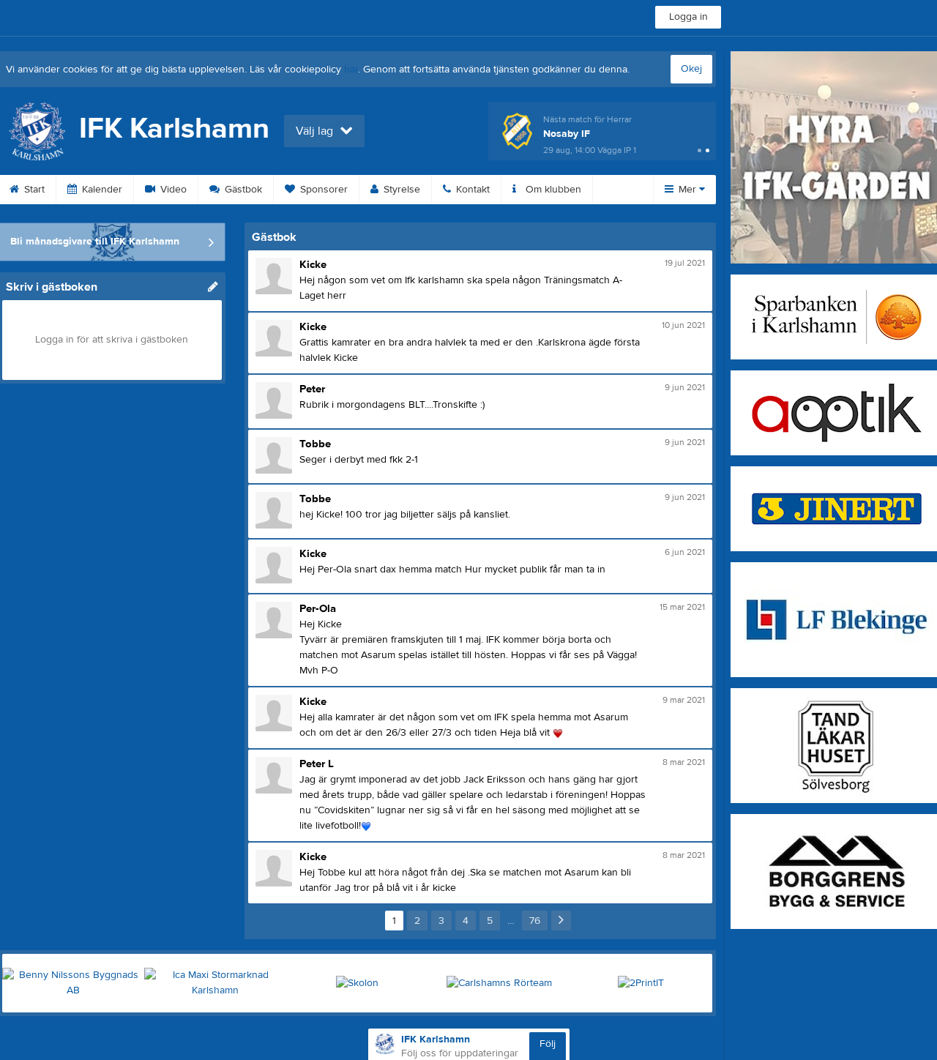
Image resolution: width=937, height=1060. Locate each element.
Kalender (100, 189)
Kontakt (471, 189)
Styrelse (400, 189)
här (351, 69)
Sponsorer (322, 189)
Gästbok (242, 189)
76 (534, 921)
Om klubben (552, 189)
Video (172, 189)
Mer (687, 189)
